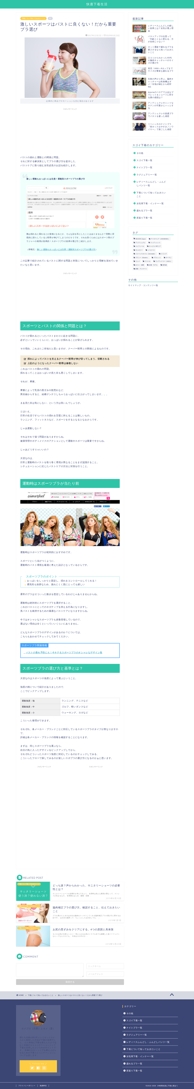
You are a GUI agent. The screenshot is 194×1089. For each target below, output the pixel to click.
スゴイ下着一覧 (144, 160)
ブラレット (157, 257)
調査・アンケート (141, 269)
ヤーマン (168, 257)
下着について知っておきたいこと (33, 18)
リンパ (137, 261)
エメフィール (139, 246)
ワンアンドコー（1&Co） (163, 261)
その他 (139, 153)
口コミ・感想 (139, 265)
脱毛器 (164, 265)
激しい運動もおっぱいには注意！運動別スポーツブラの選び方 (66, 249)
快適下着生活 (97, 4)
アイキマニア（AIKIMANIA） (160, 239)
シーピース (151, 250)
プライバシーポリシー (26, 1085)
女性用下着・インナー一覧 (150, 203)
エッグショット (155, 242)
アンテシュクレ (140, 242)
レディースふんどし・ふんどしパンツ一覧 (151, 184)
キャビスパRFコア (155, 246)
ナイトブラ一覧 (144, 167)
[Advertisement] (70, 131)
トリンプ (164, 254)
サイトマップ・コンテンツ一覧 (143, 285)
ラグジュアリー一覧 (146, 174)
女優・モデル (153, 265)
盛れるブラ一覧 (144, 210)
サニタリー (139, 250)
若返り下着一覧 (144, 218)
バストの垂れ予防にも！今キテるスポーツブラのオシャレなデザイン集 (64, 652)
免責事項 (43, 1085)
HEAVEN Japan (140, 239)
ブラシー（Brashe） (142, 257)
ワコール (147, 261)
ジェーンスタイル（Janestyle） (145, 254)
